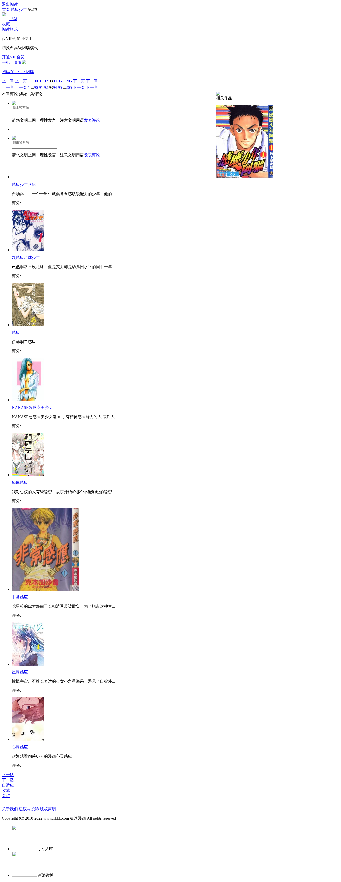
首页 (6, 9)
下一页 (79, 81)
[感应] (28, 325)
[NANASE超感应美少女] (28, 400)
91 (41, 81)
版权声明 (48, 809)
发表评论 (92, 120)
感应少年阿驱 (24, 184)
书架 (13, 19)
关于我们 (10, 809)
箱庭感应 (20, 482)
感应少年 (19, 9)
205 (69, 81)
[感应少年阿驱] (244, 177)
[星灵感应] (28, 664)
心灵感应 (20, 747)
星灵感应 (20, 672)
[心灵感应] (28, 739)
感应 (16, 332)
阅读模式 (10, 29)
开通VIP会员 (13, 57)
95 (60, 81)
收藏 (6, 24)
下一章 (92, 81)
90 (36, 81)
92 (46, 81)
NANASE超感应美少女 (32, 407)
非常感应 (20, 597)
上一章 (8, 81)
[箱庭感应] (28, 475)
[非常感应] (45, 589)
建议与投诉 (29, 809)
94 (55, 81)
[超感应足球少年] (28, 250)
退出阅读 (10, 4)
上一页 (21, 81)
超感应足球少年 (26, 257)
